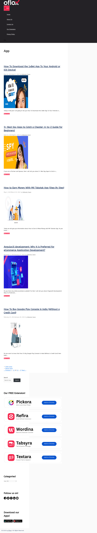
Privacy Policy (11, 34)
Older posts (8, 366)
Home (8, 14)
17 (21, 370)
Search (6, 377)
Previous (7, 370)
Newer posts (9, 368)
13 (17, 370)
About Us (9, 19)
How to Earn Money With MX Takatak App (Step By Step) (34, 187)
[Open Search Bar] (5, 40)
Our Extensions (11, 29)
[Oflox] (12, 4)
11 (14, 370)
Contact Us (10, 24)
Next (24, 370)
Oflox (9, 530)
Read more (7, 113)
